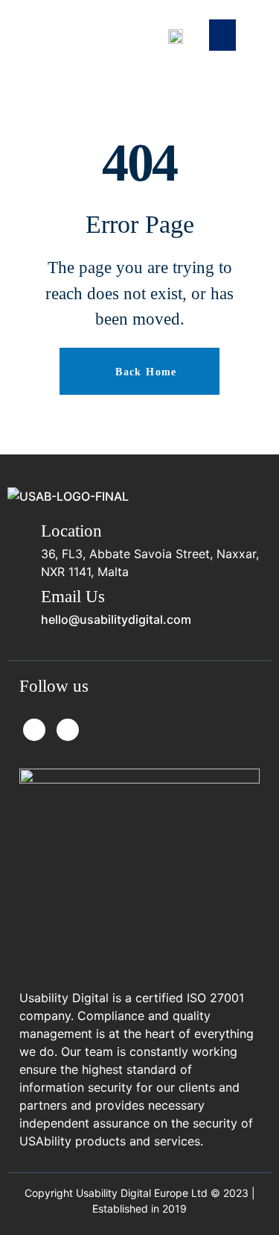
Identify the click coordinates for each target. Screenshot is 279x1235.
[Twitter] (34, 730)
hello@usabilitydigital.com (116, 619)
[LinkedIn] (68, 730)
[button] (222, 35)
